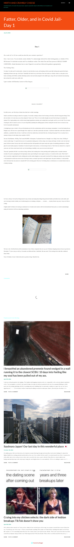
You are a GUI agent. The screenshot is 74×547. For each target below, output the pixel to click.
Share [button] (67, 274)
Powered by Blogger (38, 543)
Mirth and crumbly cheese (19, 3)
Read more (67, 391)
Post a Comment (13, 391)
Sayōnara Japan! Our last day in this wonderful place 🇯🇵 (35, 446)
